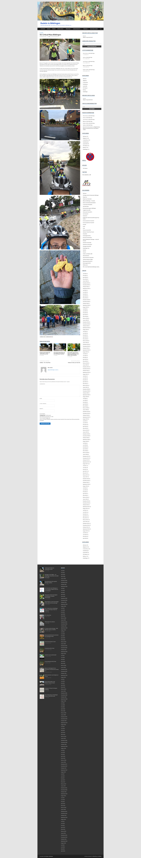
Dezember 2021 (86, 366)
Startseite (43, 28)
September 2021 (86, 372)
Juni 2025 (85, 292)
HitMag (100, 856)
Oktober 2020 (85, 392)
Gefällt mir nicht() (49, 336)
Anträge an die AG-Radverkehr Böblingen (91, 195)
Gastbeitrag (85, 84)
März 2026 (85, 279)
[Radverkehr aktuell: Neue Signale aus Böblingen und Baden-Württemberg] (74, 347)
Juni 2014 (85, 534)
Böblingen (68, 28)
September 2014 (86, 528)
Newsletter (85, 233)
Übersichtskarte (86, 255)
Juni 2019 (85, 422)
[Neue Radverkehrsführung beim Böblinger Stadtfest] (60, 347)
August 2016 (85, 486)
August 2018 (85, 441)
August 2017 (85, 463)
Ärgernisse (85, 197)
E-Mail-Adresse (43, 403)
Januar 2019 (85, 432)
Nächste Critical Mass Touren (88, 231)
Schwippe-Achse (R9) (87, 246)
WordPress (95, 856)
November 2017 (86, 458)
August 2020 (85, 396)
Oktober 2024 (85, 303)
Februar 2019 (85, 430)
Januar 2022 (85, 364)
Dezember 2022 (86, 344)
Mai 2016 (85, 491)
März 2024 (85, 316)
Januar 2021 (85, 387)
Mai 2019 (85, 424)
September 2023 (86, 327)
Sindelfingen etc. (76, 28)
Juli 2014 (84, 532)
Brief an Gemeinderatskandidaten (89, 202)
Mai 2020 (85, 402)
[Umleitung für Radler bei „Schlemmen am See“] (46, 347)
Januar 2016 (85, 499)
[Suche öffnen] (101, 29)
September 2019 (86, 417)
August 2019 (85, 418)
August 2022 (85, 351)
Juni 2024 (85, 310)
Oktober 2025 (85, 286)
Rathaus (84, 89)
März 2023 (85, 338)
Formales (85, 28)
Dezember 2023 (86, 322)
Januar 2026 (85, 281)
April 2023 (85, 336)
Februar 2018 (85, 452)
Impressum (85, 215)
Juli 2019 (84, 420)
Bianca (84, 65)
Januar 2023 (85, 342)
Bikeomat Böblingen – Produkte (89, 200)
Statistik (84, 250)
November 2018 (86, 435)
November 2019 (86, 413)
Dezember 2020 (86, 389)
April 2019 (85, 426)
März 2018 (85, 450)
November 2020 (86, 391)
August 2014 (85, 530)
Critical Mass (60, 28)
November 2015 (86, 502)
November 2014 (86, 525)
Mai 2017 (85, 469)
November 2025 (86, 284)
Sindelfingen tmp (86, 248)
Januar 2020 (85, 409)
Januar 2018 (85, 454)
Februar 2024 (85, 318)
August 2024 (85, 307)
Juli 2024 (84, 308)
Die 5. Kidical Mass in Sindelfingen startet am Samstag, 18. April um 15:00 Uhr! (51, 609)
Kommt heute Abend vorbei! (50, 641)
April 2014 (85, 538)
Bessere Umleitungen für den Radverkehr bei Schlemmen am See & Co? (52, 669)
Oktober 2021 (85, 370)
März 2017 (85, 473)
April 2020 (85, 404)
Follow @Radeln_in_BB (86, 174)
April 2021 (85, 381)
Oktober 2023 (85, 325)
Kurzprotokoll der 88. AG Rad (50, 661)
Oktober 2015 (85, 504)
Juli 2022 (84, 353)
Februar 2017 (85, 474)
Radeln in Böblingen (50, 23)
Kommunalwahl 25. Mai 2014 (88, 220)
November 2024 (86, 301)
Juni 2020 (85, 400)
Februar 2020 (85, 407)
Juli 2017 (84, 465)
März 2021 (85, 383)
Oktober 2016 (85, 482)
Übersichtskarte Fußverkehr (88, 257)
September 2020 (86, 394)
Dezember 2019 (86, 411)
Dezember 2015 (86, 501)
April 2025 (85, 295)
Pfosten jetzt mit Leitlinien (50, 621)
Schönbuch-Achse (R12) (87, 244)
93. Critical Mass (48, 615)
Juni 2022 (85, 355)
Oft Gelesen (85, 87)
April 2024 (85, 314)
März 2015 (85, 517)
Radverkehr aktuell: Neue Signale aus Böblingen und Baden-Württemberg (73, 354)
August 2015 (85, 508)
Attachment (42, 413)
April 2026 (85, 277)
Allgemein (41, 32)
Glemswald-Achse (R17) (87, 211)
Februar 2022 (85, 363)
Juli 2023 (84, 331)
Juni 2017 (85, 467)
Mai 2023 (85, 335)
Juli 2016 (84, 487)
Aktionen (84, 78)
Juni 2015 (85, 512)
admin (49, 36)
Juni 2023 (85, 333)
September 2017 (86, 461)
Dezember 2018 (86, 433)
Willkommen (85, 264)
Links (84, 228)
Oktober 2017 (85, 460)
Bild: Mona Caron (94, 28)
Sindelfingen (85, 91)
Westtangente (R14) (87, 263)
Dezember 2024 (86, 299)
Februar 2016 (85, 497)
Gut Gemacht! (85, 213)
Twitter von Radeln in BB (87, 253)
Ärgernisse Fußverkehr (87, 198)
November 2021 (86, 368)
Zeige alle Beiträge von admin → (53, 369)
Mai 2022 (85, 357)
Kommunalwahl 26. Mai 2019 (88, 222)
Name (41, 398)
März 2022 (85, 361)
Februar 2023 (85, 340)
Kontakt (84, 224)
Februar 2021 (85, 385)
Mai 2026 (85, 275)
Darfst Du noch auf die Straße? (50, 654)
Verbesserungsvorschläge (88, 259)
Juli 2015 (84, 510)
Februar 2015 (85, 519)
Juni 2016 (85, 489)
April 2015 (85, 515)
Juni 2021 (85, 377)
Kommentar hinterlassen (55, 36)
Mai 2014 (85, 536)
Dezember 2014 (86, 523)
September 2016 (86, 484)
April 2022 (85, 359)
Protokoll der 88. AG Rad (49, 648)
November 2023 (86, 323)
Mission (48, 28)
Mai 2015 (85, 514)
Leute (84, 226)
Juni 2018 (85, 445)
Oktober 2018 (85, 437)
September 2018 (86, 439)
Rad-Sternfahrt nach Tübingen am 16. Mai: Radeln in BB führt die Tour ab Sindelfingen (51, 589)
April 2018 (85, 448)
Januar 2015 (85, 521)
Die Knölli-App (91, 53)
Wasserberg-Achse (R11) (87, 261)
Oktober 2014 (85, 527)
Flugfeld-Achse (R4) (86, 210)
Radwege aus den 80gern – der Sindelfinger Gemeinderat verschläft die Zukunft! (51, 576)
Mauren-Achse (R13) (87, 230)
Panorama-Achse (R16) (87, 237)
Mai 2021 (85, 379)
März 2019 (85, 428)
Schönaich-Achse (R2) (87, 242)
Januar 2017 (85, 476)
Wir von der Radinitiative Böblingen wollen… (91, 266)
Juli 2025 (84, 290)
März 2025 (85, 297)
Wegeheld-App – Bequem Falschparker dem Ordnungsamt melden (91, 128)
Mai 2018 (85, 446)
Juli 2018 (84, 443)
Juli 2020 (84, 398)
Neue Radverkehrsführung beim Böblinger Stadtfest (59, 353)
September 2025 (86, 288)
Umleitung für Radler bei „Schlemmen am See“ (45, 353)
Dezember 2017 (86, 456)
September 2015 (86, 506)
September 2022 (86, 350)
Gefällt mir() (42, 336)
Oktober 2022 (85, 348)
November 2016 (86, 480)
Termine (53, 28)
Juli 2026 (84, 273)
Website (41, 408)
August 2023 (85, 329)
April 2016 (85, 493)
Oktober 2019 (85, 415)
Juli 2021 (84, 376)
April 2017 (85, 471)
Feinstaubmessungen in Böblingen (89, 208)
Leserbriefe (85, 86)
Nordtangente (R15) (87, 235)
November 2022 (86, 346)
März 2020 (85, 405)
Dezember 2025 (86, 282)
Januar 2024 (85, 320)
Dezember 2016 (86, 478)
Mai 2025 (85, 294)
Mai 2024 (85, 312)
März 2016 (85, 495)
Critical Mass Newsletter (87, 204)
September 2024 (86, 305)
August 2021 (85, 374)
